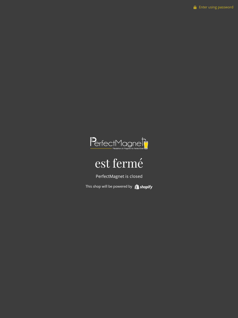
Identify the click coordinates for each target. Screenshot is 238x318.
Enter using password (215, 7)
